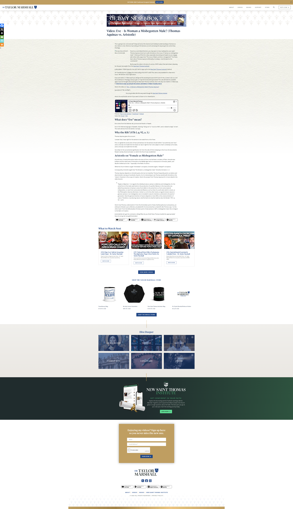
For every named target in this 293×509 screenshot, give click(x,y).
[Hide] (0, 48)
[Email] (2, 37)
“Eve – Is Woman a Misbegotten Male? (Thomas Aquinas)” (143, 87)
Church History (114, 343)
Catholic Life (146, 361)
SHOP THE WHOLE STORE (146, 315)
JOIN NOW (165, 411)
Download (135, 114)
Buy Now (159, 2)
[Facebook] (2, 26)
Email (122, 116)
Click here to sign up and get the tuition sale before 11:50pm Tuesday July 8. (139, 84)
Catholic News (113, 361)
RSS (127, 116)
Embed (142, 114)
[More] (2, 45)
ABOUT (127, 492)
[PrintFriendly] (2, 41)
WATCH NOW (105, 261)
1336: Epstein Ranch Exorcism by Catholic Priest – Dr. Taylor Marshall (178, 253)
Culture (179, 361)
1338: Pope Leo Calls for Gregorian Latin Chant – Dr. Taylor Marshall (112, 253)
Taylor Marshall (19, 7)
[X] (2, 29)
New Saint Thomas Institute (141, 66)
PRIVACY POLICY (157, 495)
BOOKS (141, 492)
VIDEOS (134, 492)
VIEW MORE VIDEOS (146, 272)
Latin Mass (179, 343)
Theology (146, 343)
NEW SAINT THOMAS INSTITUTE (157, 492)
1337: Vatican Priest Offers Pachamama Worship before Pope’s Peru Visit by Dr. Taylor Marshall (146, 254)
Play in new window (125, 114)
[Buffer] (2, 33)
